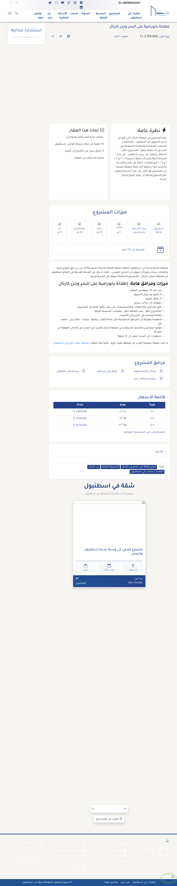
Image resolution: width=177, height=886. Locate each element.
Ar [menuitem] (11, 3)
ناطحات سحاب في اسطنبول (147, 471)
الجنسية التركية (101, 15)
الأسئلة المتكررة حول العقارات (71, 858)
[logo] (159, 11)
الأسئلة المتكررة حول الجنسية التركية (71, 868)
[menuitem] (17, 3)
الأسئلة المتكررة (63, 15)
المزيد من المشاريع (107, 819)
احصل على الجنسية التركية (65, 850)
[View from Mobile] (68, 36)
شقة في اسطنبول (32, 882)
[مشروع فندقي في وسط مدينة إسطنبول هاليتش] (109, 523)
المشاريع (114, 13)
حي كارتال (93, 467)
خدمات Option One (69, 844)
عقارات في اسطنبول (135, 15)
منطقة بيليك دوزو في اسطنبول (71, 343)
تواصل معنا (38, 15)
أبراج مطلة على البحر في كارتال (139, 467)
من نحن (49, 15)
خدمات (74, 13)
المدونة (86, 13)
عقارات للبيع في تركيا (110, 844)
